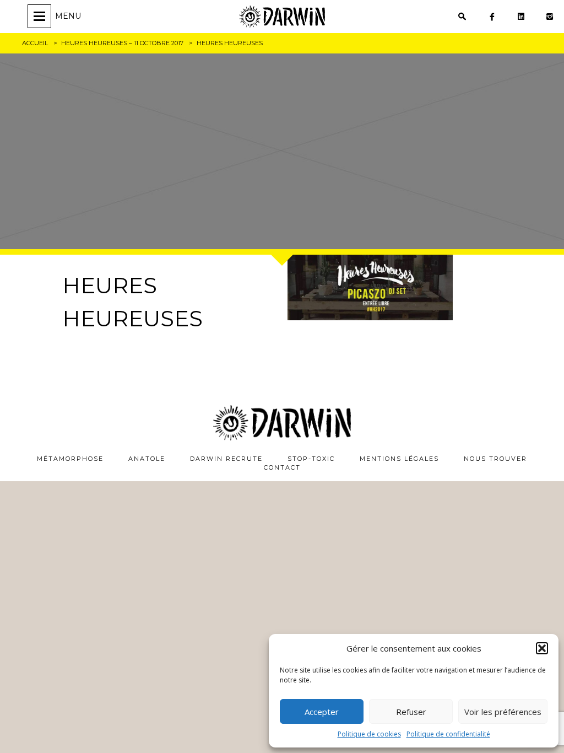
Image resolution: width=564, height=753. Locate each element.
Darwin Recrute (226, 458)
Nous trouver (495, 458)
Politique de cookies (369, 734)
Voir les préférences (502, 711)
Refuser (411, 711)
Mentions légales (399, 458)
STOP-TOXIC (311, 458)
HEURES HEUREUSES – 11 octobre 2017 (122, 43)
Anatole (146, 458)
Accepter (322, 711)
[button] (541, 648)
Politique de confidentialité (448, 734)
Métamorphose (70, 458)
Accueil (35, 43)
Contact (282, 467)
